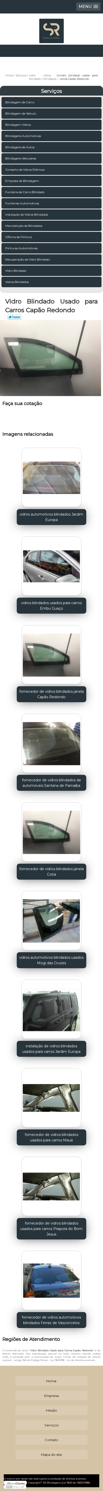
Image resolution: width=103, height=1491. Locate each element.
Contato (51, 1440)
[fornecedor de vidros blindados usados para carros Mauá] (52, 1096)
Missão (51, 1410)
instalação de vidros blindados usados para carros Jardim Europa (51, 1049)
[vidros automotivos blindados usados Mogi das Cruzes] (52, 919)
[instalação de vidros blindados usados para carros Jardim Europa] (52, 1008)
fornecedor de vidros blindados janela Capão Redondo (51, 694)
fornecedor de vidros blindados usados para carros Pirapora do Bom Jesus (51, 1228)
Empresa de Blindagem (22, 181)
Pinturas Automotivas (21, 248)
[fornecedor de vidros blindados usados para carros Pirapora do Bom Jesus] (52, 1185)
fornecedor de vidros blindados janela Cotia (51, 872)
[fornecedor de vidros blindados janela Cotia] (52, 830)
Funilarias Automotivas (22, 203)
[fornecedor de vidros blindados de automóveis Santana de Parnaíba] (52, 742)
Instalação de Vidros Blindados (26, 214)
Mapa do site (51, 1455)
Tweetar (14, 316)
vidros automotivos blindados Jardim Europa (51, 517)
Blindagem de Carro (19, 102)
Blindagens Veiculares (20, 158)
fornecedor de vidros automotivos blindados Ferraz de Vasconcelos (51, 1320)
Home (51, 1381)
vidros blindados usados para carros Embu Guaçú (51, 606)
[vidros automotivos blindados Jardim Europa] (52, 476)
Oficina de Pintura (18, 237)
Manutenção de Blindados (23, 226)
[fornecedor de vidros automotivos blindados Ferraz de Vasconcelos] (52, 1279)
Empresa (51, 1396)
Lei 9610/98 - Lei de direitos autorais (72, 1360)
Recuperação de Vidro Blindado (27, 259)
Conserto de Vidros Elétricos (24, 169)
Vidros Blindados (17, 282)
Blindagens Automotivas (23, 136)
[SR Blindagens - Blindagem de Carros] (51, 28)
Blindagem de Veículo (20, 113)
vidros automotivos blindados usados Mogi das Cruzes (51, 960)
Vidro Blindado (15, 270)
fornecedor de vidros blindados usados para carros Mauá (51, 1137)
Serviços (51, 91)
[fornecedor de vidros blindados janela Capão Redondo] (52, 653)
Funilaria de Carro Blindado (24, 192)
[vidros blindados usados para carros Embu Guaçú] (52, 564)
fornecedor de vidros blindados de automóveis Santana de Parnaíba (51, 783)
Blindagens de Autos (19, 147)
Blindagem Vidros (18, 125)
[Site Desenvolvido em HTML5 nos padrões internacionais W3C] (15, 1487)
